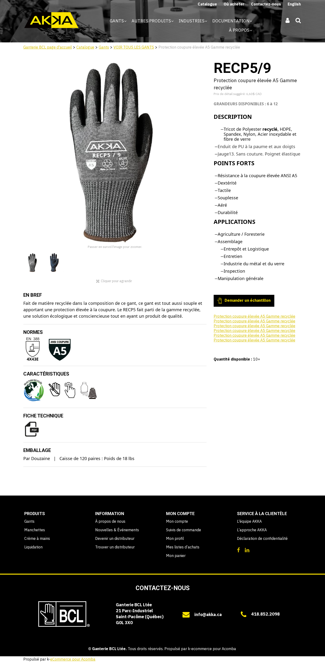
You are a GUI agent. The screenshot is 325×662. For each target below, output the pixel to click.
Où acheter (234, 4)
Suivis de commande (183, 529)
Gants (117, 21)
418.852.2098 (265, 614)
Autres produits (152, 21)
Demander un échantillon (247, 300)
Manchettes (34, 529)
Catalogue (207, 4)
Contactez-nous (266, 4)
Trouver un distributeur (115, 547)
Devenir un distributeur (114, 538)
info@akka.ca (208, 614)
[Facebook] (238, 549)
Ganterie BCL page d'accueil (47, 47)
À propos (239, 30)
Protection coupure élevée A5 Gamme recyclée (254, 316)
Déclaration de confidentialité (262, 538)
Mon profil (175, 538)
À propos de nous (110, 521)
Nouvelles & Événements (117, 529)
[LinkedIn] (247, 549)
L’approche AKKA (252, 529)
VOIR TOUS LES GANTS (133, 47)
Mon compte (177, 521)
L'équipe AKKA (249, 521)
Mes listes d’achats (182, 547)
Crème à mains (37, 538)
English (294, 4)
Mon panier (176, 555)
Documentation (231, 21)
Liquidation (33, 547)
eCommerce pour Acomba (72, 659)
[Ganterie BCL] (51, 20)
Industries (192, 21)
